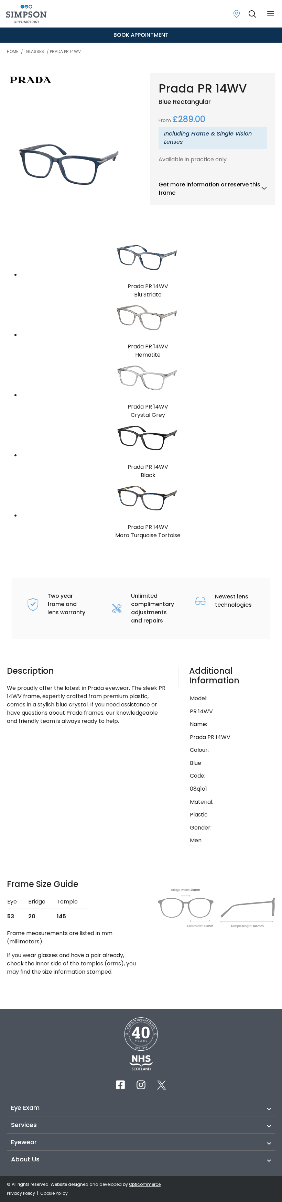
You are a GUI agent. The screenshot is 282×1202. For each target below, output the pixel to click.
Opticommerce (145, 1184)
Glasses (35, 51)
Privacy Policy (21, 1193)
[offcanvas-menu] (270, 14)
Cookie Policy (54, 1193)
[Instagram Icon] (141, 1084)
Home (12, 51)
